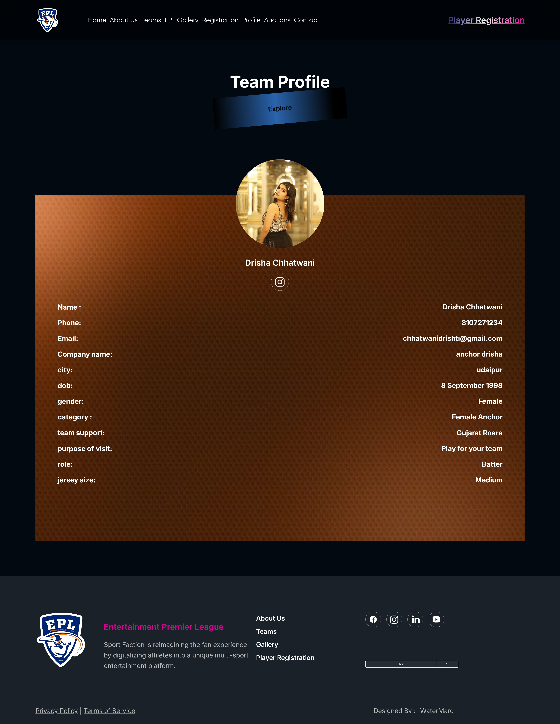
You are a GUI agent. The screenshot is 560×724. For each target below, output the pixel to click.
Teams (266, 631)
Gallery (267, 644)
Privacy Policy (56, 711)
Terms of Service (109, 711)
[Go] (447, 664)
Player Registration (285, 658)
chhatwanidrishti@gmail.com (452, 338)
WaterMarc (437, 711)
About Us (270, 618)
